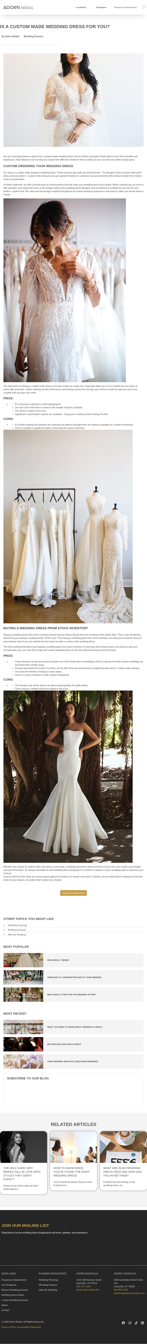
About (4, 1305)
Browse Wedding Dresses (14, 1290)
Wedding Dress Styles (12, 1295)
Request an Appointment (14, 1280)
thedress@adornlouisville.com (129, 1293)
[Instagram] (130, 1323)
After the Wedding (48, 1290)
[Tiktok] (136, 1323)
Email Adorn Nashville (87, 1290)
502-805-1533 (121, 1290)
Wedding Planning (48, 1280)
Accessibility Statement (29, 1327)
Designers (101, 7)
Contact (5, 1310)
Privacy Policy (8, 1327)
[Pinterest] (142, 1323)
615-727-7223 (83, 1286)
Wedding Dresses (33, 36)
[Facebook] (123, 1323)
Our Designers (8, 1285)
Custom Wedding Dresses (14, 1300)
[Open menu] (144, 7)
